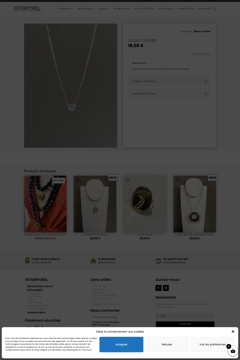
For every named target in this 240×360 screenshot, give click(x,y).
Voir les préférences (212, 344)
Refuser (167, 344)
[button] (233, 331)
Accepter (121, 344)
